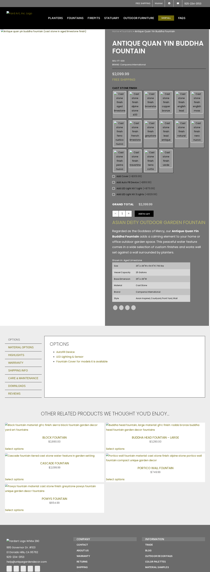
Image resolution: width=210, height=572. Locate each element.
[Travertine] (135, 161)
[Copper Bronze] (166, 104)
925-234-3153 (15, 557)
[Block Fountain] (54, 425)
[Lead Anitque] (166, 133)
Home (115, 31)
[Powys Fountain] (54, 486)
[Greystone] (150, 133)
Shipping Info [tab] (18, 370)
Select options (14, 449)
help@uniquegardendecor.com (27, 562)
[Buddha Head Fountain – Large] (155, 425)
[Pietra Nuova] (119, 161)
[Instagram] (16, 569)
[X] (121, 307)
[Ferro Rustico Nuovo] (119, 133)
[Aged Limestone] (119, 104)
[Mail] (30, 569)
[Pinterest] (127, 307)
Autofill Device (65, 352)
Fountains (127, 31)
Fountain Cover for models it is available (82, 361)
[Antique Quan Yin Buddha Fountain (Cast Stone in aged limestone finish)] (43, 31)
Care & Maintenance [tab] (23, 378)
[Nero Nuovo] (197, 133)
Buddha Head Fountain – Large (155, 437)
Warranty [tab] (15, 362)
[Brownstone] (150, 104)
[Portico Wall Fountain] (155, 456)
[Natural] (181, 133)
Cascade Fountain (54, 463)
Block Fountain (54, 437)
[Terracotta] (150, 161)
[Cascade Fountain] (49, 456)
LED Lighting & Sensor (70, 357)
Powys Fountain (54, 499)
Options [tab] (14, 339)
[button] (198, 18)
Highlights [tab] (16, 355)
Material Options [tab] (21, 347)
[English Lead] (181, 104)
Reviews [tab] (14, 393)
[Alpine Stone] (135, 104)
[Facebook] (115, 307)
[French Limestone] (135, 133)
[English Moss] (197, 104)
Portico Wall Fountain (155, 468)
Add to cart (144, 213)
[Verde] (166, 161)
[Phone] (37, 569)
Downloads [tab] (17, 386)
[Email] (133, 307)
